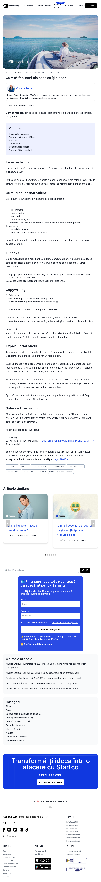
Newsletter (7, 854)
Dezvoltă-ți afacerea (16, 725)
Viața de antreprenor (16, 736)
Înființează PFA (72, 825)
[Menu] (100, 6)
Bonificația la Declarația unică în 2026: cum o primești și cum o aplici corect (43, 678)
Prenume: (26, 611)
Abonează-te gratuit (50, 629)
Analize (9, 710)
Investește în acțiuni (19, 134)
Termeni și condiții (73, 851)
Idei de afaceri (19, 72)
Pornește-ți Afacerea (50, 782)
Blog (4, 851)
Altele (8, 706)
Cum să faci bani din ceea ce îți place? (48, 466)
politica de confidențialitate (65, 622)
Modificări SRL (72, 828)
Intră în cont (40, 854)
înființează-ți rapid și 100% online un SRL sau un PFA (67, 440)
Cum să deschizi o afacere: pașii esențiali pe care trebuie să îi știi (74, 530)
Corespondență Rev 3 (11, 863)
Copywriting (15, 143)
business (25, 466)
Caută (85, 570)
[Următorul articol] (93, 523)
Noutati (9, 733)
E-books (13, 140)
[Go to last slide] (8, 523)
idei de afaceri (13, 471)
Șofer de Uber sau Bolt (20, 150)
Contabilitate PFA (73, 838)
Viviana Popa (24, 88)
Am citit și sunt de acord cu (51, 622)
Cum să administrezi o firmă (19, 717)
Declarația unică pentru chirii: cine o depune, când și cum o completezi (41, 683)
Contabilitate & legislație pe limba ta (23, 714)
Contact (6, 876)
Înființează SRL (72, 822)
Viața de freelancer (15, 740)
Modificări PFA (72, 831)
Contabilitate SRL (73, 834)
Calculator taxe (9, 857)
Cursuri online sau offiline (22, 137)
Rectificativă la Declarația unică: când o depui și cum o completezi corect (42, 688)
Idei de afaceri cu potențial (34, 471)
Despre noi (7, 873)
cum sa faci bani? (75, 466)
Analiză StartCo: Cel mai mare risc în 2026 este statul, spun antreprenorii (42, 673)
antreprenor (12, 466)
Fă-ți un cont (40, 851)
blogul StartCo (60, 459)
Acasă (8, 72)
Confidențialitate (73, 854)
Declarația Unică (73, 841)
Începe (91, 6)
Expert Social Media (19, 147)
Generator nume (9, 867)
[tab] (45, 555)
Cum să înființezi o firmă (18, 721)
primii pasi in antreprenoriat (60, 471)
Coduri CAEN (8, 860)
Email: (24, 599)
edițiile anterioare (43, 644)
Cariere (6, 870)
